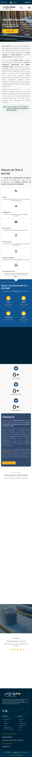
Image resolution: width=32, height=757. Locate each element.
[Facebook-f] (3, 711)
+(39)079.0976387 (7, 737)
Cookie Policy (20, 755)
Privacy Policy (12, 755)
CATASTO (4, 197)
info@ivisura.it (6, 746)
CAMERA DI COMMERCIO (8, 257)
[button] (29, 7)
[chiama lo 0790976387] (22, 7)
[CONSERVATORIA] (16, 206)
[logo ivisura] (8, 8)
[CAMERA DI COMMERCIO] (16, 251)
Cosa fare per (24, 89)
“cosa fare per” (7, 451)
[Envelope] (6, 711)
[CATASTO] (16, 190)
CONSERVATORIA (6, 212)
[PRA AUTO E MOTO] (16, 235)
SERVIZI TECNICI (6, 228)
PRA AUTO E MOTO (7, 241)
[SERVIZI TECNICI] (16, 221)
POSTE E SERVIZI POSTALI (8, 271)
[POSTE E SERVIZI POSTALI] (16, 264)
